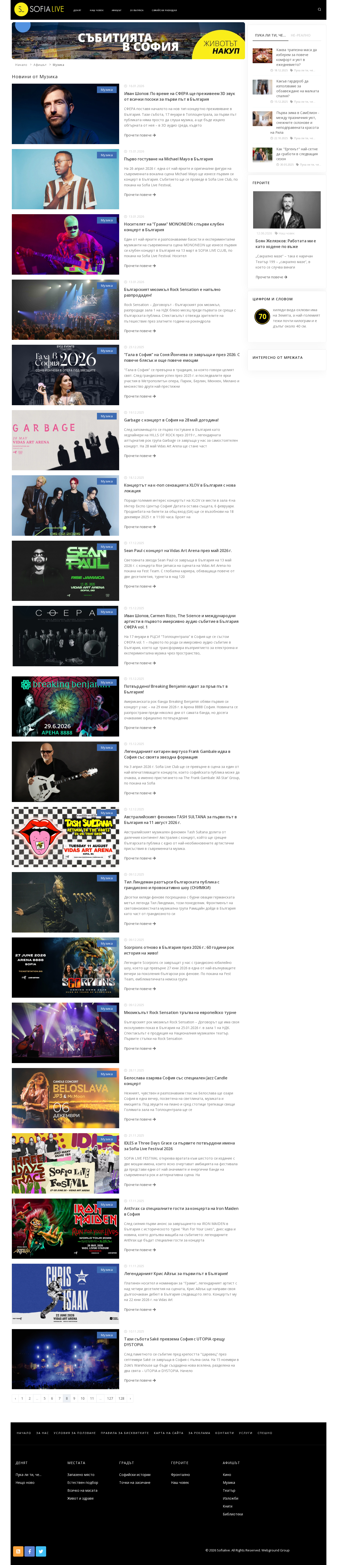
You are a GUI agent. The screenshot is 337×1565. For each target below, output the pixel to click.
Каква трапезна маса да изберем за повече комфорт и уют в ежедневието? (296, 57)
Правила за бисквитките (125, 1433)
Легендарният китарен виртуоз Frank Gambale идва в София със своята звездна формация (177, 754)
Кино (227, 1474)
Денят (77, 10)
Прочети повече (138, 135)
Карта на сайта (169, 1433)
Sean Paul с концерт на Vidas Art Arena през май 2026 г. (178, 550)
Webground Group (275, 1550)
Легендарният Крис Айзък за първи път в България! (176, 1273)
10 (83, 1398)
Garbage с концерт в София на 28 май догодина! (171, 420)
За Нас (42, 1433)
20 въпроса (137, 10)
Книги (227, 1506)
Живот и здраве (80, 1498)
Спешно (265, 1433)
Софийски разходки (164, 10)
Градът (126, 1462)
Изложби (230, 1498)
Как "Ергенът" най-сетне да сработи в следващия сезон (297, 154)
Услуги (246, 1433)
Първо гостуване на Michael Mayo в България (168, 159)
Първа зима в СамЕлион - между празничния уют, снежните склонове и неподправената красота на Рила (294, 122)
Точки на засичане (134, 1482)
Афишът (117, 10)
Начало (21, 65)
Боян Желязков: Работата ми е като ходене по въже (286, 243)
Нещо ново (25, 1482)
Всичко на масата (82, 1490)
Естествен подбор (82, 1482)
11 (92, 1398)
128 (121, 1398)
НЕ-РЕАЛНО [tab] (301, 35)
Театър (229, 1490)
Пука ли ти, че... (28, 1474)
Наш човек (96, 10)
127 (110, 1398)
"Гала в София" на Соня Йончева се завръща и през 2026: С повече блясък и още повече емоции (182, 357)
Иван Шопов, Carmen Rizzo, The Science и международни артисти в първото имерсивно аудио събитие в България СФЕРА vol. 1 (181, 621)
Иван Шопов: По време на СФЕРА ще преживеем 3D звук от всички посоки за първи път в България (179, 96)
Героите (179, 1462)
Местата (76, 1462)
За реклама (199, 1433)
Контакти (224, 1433)
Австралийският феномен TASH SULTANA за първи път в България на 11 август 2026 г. (180, 819)
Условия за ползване (75, 1433)
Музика (58, 65)
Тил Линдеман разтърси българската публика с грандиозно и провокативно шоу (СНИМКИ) (172, 884)
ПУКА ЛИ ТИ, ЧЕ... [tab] (270, 35)
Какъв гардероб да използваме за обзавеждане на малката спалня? (297, 88)
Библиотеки (233, 1514)
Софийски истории (134, 1474)
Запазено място (80, 1474)
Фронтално (180, 1474)
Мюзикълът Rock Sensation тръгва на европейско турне (180, 1012)
